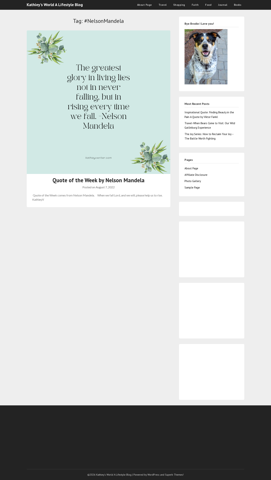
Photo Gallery (193, 181)
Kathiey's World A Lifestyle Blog (55, 4)
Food (208, 4)
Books (238, 4)
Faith (195, 4)
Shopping (179, 4)
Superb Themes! (174, 474)
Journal (222, 4)
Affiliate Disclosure (196, 175)
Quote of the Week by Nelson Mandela (99, 180)
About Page (144, 4)
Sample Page (192, 187)
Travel (163, 4)
